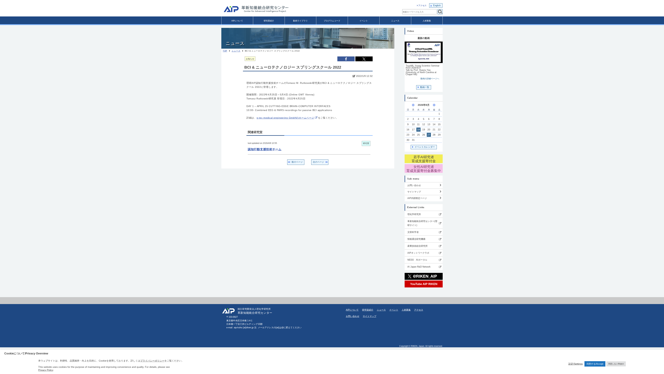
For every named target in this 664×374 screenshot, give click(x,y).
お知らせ (250, 59)
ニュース (395, 21)
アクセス (422, 6)
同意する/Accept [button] (595, 364)
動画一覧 (424, 87)
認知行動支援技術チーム (265, 149)
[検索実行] (440, 11)
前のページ (297, 162)
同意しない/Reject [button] (616, 364)
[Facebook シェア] (346, 58)
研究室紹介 (269, 21)
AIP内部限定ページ (417, 198)
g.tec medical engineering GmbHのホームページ (285, 118)
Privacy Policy (45, 370)
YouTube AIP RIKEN (423, 284)
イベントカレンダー (425, 147)
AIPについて (237, 21)
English (437, 5)
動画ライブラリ (300, 21)
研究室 (366, 143)
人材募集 (427, 21)
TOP (225, 51)
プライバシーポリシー (152, 360)
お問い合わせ (414, 185)
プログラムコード (332, 21)
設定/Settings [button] (575, 363)
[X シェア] (364, 58)
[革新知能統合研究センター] (271, 9)
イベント (363, 21)
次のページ (318, 162)
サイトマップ (414, 191)
